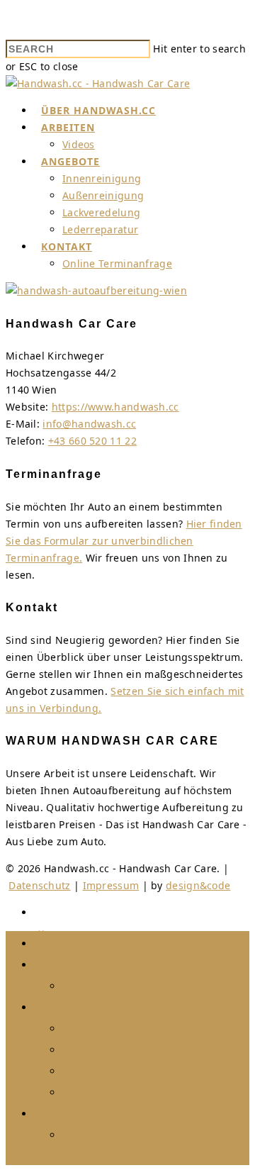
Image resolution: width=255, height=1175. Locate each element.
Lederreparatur (100, 229)
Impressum (111, 885)
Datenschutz (39, 885)
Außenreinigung (103, 195)
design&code (198, 885)
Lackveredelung (101, 212)
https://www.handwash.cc (115, 406)
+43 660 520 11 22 (92, 440)
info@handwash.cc (89, 423)
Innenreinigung (101, 178)
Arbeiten (68, 127)
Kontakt (66, 246)
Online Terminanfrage (117, 263)
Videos (78, 144)
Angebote (70, 161)
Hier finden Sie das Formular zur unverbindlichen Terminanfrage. (124, 540)
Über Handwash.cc (98, 110)
